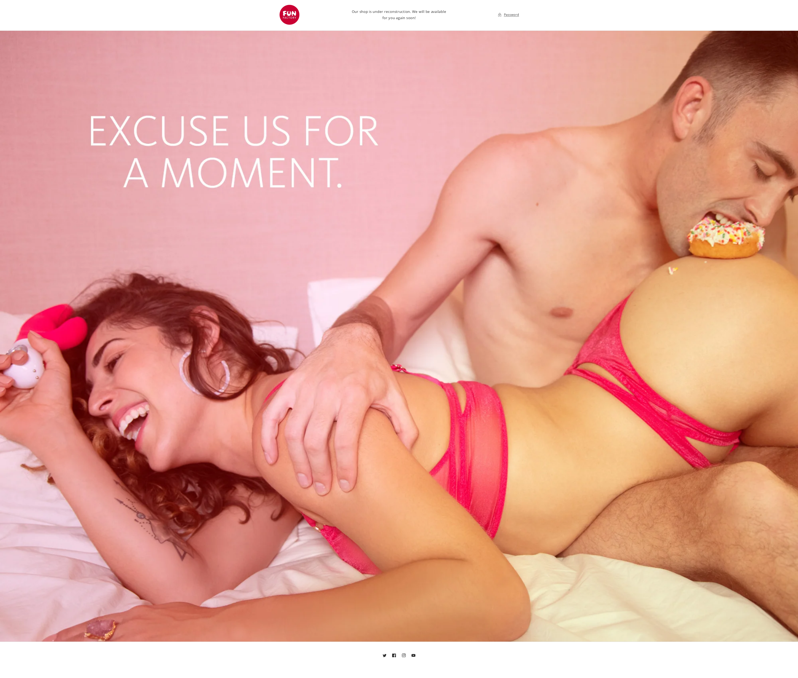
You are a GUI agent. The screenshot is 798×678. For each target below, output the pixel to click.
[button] (508, 14)
